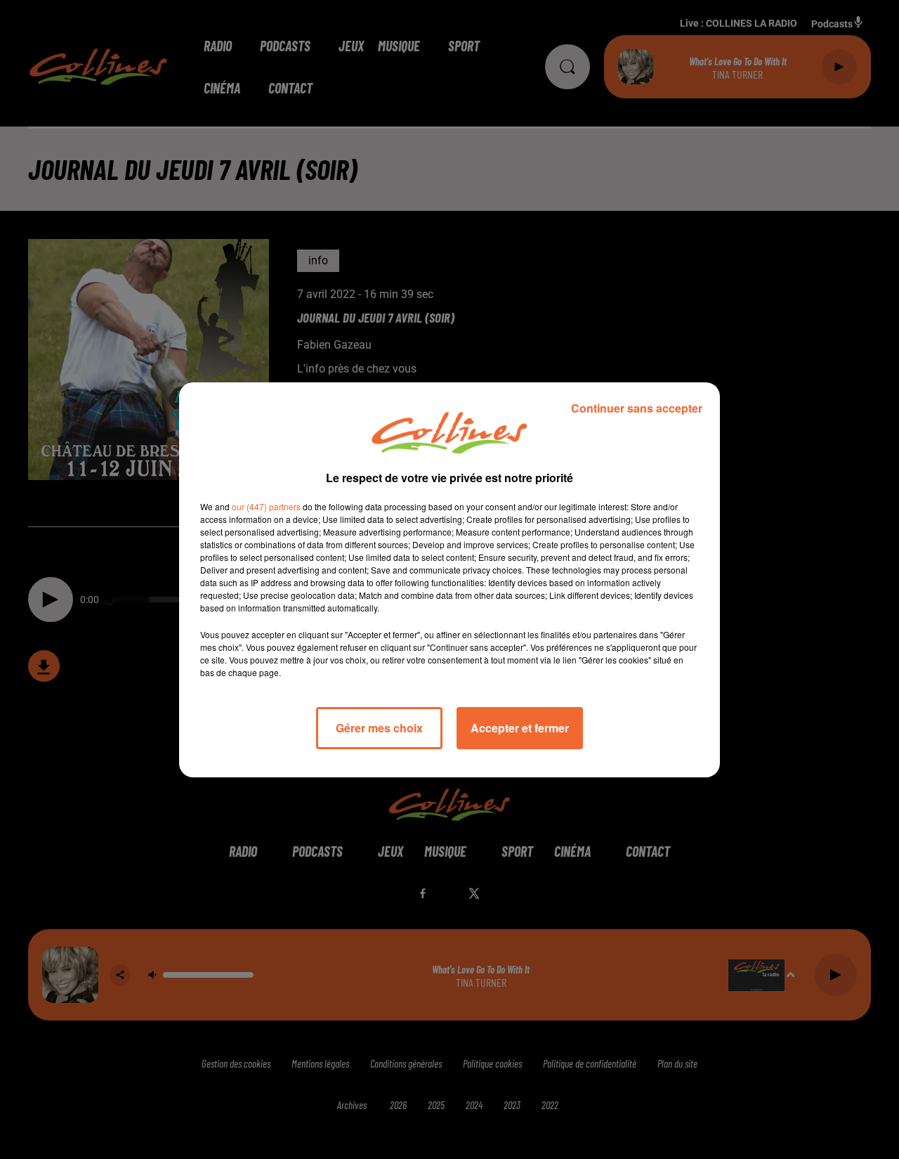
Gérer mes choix (379, 728)
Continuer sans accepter (636, 408)
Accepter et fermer (520, 728)
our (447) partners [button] (266, 506)
